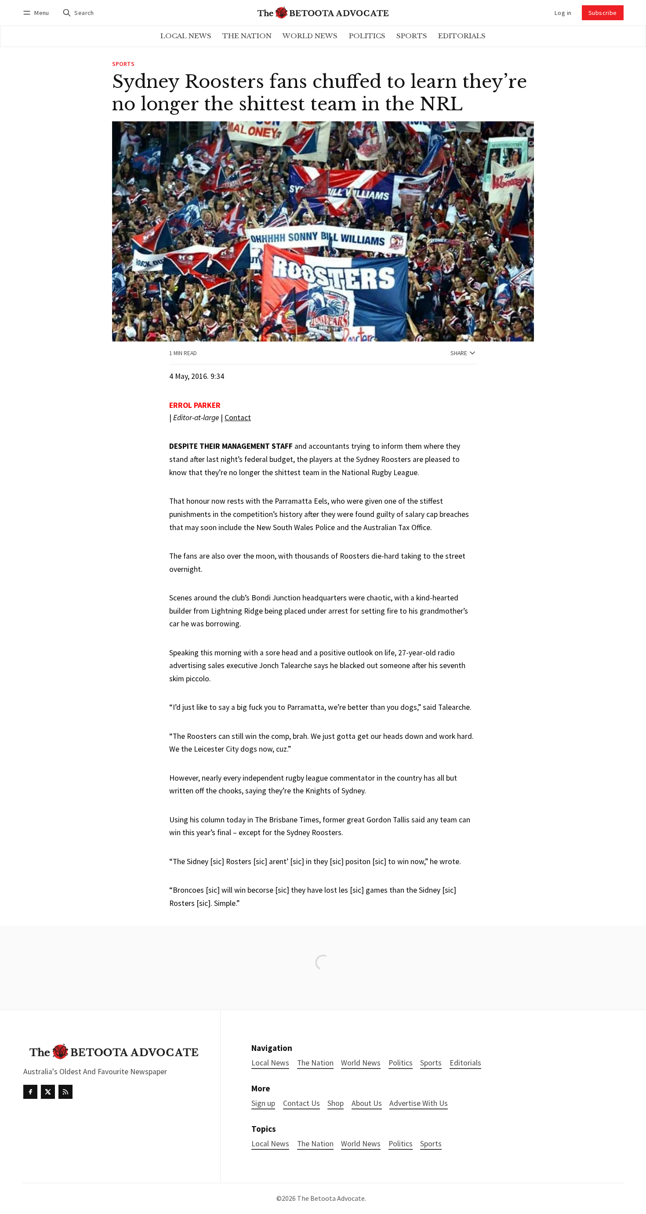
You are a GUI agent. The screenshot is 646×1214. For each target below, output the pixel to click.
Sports (123, 64)
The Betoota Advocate (331, 1198)
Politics (400, 1144)
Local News (270, 1144)
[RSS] (65, 1092)
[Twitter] (48, 1092)
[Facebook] (30, 1092)
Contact (238, 417)
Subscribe (602, 13)
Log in (563, 13)
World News (361, 1144)
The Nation (315, 1144)
